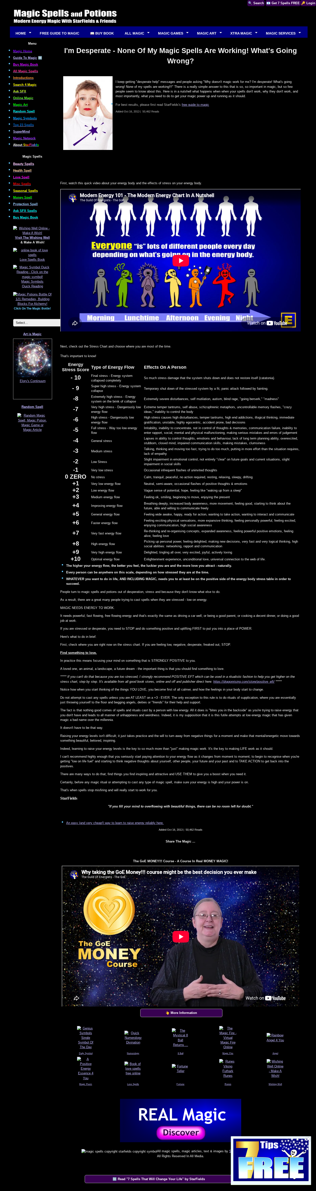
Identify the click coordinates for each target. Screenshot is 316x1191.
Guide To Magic (25, 58)
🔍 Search (256, 3)
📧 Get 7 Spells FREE (283, 3)
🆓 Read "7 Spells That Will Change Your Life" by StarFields (159, 1179)
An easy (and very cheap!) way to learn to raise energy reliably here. (115, 823)
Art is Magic (32, 334)
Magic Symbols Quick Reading (32, 284)
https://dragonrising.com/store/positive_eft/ (244, 681)
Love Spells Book (32, 259)
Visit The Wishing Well (32, 237)
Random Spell (32, 407)
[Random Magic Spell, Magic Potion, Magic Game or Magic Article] (32, 431)
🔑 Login (308, 3)
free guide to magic (195, 105)
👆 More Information (181, 1013)
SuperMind (21, 131)
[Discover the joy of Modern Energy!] (180, 1143)
